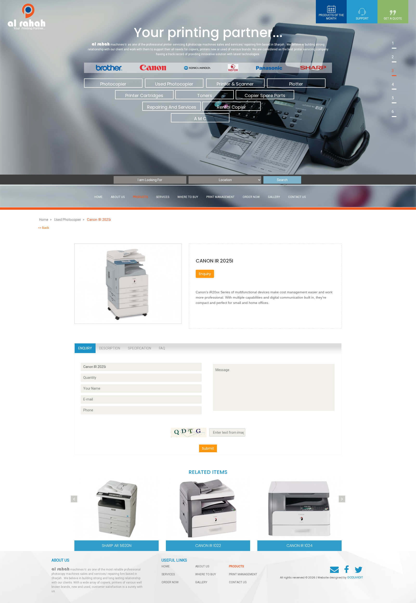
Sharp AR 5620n (116, 545)
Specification (139, 348)
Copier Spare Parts (265, 95)
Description (109, 348)
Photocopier (113, 84)
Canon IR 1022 (208, 545)
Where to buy (187, 197)
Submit (208, 448)
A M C (200, 119)
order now (251, 197)
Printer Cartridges (144, 95)
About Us (118, 197)
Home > (45, 220)
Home (98, 197)
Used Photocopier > (69, 220)
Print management (220, 197)
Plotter (296, 84)
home (166, 566)
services (162, 197)
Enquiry (205, 273)
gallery (274, 197)
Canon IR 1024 (299, 545)
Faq (162, 348)
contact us (297, 197)
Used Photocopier (174, 84)
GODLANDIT (355, 577)
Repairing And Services (171, 107)
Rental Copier (231, 107)
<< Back (43, 227)
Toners (204, 95)
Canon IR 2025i (99, 219)
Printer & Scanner (235, 84)
